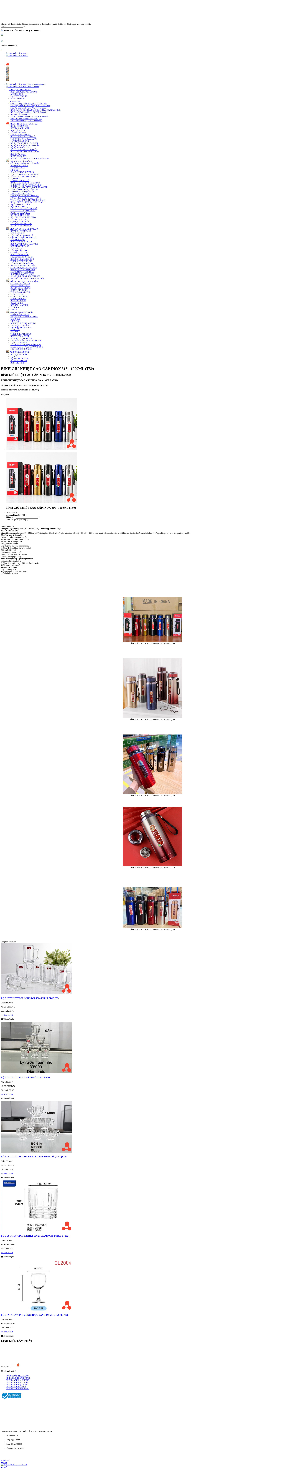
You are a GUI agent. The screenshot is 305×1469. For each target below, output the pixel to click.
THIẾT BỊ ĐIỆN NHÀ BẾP (21, 261)
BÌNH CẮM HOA (17, 130)
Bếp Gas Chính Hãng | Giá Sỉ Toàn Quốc (26, 119)
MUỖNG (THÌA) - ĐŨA (20, 204)
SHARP (13, 309)
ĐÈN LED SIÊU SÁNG (19, 246)
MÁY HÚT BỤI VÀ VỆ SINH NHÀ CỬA (27, 278)
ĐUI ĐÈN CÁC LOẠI (19, 253)
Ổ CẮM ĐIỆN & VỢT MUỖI (22, 274)
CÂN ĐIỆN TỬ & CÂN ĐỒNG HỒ (24, 196)
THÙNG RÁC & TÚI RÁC (21, 194)
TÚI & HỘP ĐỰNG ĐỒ (19, 181)
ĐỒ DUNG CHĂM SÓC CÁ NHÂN (25, 163)
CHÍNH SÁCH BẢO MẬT (16, 1384)
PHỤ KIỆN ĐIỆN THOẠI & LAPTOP (25, 340)
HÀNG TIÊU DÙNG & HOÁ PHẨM (25, 183)
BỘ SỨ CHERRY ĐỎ (19, 126)
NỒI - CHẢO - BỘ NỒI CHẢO (22, 211)
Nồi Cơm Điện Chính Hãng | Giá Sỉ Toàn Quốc (28, 112)
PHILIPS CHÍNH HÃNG (20, 286)
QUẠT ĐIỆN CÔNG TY (20, 284)
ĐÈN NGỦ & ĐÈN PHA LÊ (21, 235)
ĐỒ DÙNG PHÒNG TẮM (21, 224)
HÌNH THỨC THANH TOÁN (18, 1378)
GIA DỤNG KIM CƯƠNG (20, 90)
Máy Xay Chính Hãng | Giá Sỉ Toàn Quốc (26, 121)
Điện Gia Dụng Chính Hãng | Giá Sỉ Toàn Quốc (28, 104)
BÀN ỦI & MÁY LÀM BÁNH (22, 270)
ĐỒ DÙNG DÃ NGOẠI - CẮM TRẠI (25, 345)
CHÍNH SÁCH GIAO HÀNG (17, 1380)
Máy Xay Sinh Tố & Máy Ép (21, 257)
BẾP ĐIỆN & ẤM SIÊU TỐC (22, 259)
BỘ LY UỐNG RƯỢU (19, 354)
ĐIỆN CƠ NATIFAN (18, 296)
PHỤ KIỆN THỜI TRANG (21, 327)
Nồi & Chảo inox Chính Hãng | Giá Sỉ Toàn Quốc (29, 116)
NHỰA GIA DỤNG (18, 156)
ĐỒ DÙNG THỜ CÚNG (20, 215)
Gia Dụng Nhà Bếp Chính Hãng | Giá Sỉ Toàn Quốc (30, 106)
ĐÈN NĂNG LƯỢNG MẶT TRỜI (24, 244)
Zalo (25, 1465)
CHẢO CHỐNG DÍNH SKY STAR (24, 174)
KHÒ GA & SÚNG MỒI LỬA (22, 191)
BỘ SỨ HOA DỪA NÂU (20, 147)
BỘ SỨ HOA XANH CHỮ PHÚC (23, 150)
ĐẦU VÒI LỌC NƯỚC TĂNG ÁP (24, 189)
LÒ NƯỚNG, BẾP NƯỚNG (21, 263)
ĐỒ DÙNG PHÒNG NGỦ (21, 226)
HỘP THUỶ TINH (17, 154)
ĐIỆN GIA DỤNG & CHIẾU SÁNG (24, 229)
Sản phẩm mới (33, 87)
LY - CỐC (14, 356)
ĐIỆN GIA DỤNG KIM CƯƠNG (23, 92)
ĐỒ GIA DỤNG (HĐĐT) (20, 288)
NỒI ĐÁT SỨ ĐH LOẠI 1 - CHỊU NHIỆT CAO (29, 158)
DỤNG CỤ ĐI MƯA (18, 343)
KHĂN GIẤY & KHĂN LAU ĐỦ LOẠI (26, 202)
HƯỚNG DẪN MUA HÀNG (17, 1376)
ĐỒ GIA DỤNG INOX (19, 219)
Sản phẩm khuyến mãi (36, 84)
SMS (5, 1463)
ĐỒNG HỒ (15, 330)
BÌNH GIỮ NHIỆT (17, 363)
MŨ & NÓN (15, 321)
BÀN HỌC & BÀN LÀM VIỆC (23, 323)
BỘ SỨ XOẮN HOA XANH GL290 (24, 152)
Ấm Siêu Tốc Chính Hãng (20, 114)
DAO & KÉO (15, 179)
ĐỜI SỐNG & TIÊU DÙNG (20, 161)
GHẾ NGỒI (15, 319)
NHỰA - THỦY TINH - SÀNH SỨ (23, 124)
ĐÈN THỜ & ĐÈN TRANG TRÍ (23, 237)
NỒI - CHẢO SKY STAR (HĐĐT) (24, 176)
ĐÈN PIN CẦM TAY (18, 250)
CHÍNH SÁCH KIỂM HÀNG (17, 1389)
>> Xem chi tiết (7, 1015)
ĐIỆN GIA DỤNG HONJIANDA (23, 268)
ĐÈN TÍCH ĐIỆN (17, 240)
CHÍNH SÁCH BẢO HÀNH (17, 1382)
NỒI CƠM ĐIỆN (17, 98)
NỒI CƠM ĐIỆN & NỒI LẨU (22, 272)
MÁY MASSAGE (17, 168)
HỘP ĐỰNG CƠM (17, 206)
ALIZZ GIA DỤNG (18, 299)
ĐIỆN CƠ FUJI (16, 294)
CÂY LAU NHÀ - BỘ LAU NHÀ (23, 209)
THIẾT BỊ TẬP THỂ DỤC (20, 334)
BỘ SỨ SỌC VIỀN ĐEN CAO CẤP (24, 145)
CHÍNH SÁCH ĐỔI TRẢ (16, 1387)
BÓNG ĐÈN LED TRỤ (19, 255)
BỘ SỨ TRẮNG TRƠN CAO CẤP (24, 143)
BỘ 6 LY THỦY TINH (19, 359)
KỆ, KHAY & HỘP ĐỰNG (21, 338)
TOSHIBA (14, 307)
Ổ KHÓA (14, 332)
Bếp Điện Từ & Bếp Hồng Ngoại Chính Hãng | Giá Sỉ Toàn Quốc (35, 110)
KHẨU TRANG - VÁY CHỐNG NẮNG (26, 347)
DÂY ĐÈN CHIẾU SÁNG (20, 231)
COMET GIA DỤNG (18, 290)
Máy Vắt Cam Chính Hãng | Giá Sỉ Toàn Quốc (28, 108)
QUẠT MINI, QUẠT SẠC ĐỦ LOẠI (25, 276)
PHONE (6, 1460)
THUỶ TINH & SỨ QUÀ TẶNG (23, 139)
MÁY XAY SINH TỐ (19, 96)
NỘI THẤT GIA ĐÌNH (19, 336)
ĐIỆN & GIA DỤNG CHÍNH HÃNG (24, 281)
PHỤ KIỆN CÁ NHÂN (19, 325)
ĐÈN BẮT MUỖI (17, 233)
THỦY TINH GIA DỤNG (20, 135)
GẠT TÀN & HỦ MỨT (19, 128)
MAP (4, 1467)
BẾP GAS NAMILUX (19, 305)
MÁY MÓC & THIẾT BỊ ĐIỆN (22, 265)
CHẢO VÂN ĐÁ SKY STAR (22, 172)
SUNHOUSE (14, 101)
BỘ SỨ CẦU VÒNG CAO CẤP (23, 137)
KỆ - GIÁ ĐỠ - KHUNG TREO (23, 217)
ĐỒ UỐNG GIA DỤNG (19, 352)
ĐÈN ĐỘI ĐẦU (16, 248)
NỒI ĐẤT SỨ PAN (18, 132)
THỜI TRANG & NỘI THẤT (21, 312)
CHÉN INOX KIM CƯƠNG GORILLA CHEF (28, 187)
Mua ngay (24, 520)
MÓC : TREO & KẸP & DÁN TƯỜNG (25, 198)
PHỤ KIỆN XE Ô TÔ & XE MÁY (24, 317)
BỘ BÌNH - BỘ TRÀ (18, 361)
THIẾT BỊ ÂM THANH (19, 315)
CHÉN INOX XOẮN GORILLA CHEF (26, 185)
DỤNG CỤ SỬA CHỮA (20, 213)
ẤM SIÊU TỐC (16, 94)
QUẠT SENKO (16, 303)
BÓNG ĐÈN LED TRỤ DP (21, 242)
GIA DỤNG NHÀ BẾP (19, 221)
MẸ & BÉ (14, 170)
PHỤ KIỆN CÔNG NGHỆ (21, 349)
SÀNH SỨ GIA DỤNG (19, 141)
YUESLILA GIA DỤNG (20, 292)
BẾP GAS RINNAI (18, 301)
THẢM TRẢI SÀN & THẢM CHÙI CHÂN (27, 200)
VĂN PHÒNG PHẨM (19, 166)
